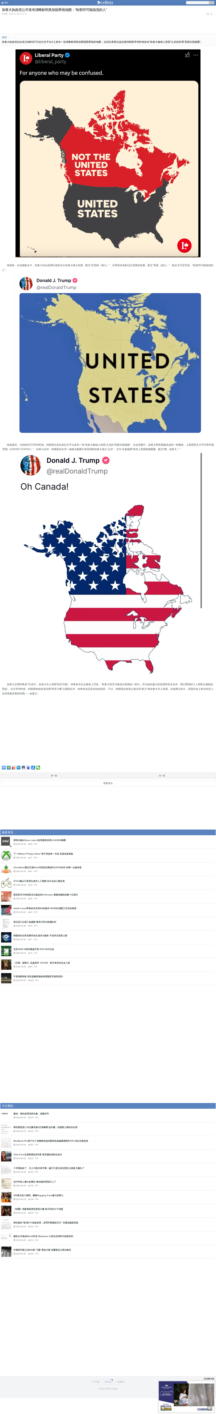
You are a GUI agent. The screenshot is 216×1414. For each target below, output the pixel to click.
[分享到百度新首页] (28, 768)
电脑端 (120, 1381)
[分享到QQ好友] (23, 768)
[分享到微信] (38, 768)
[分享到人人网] (33, 768)
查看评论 (108, 783)
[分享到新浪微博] (14, 768)
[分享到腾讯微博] (19, 768)
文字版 (95, 1381)
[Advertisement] (108, 24)
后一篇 (162, 775)
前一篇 (54, 775)
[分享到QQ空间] (9, 768)
